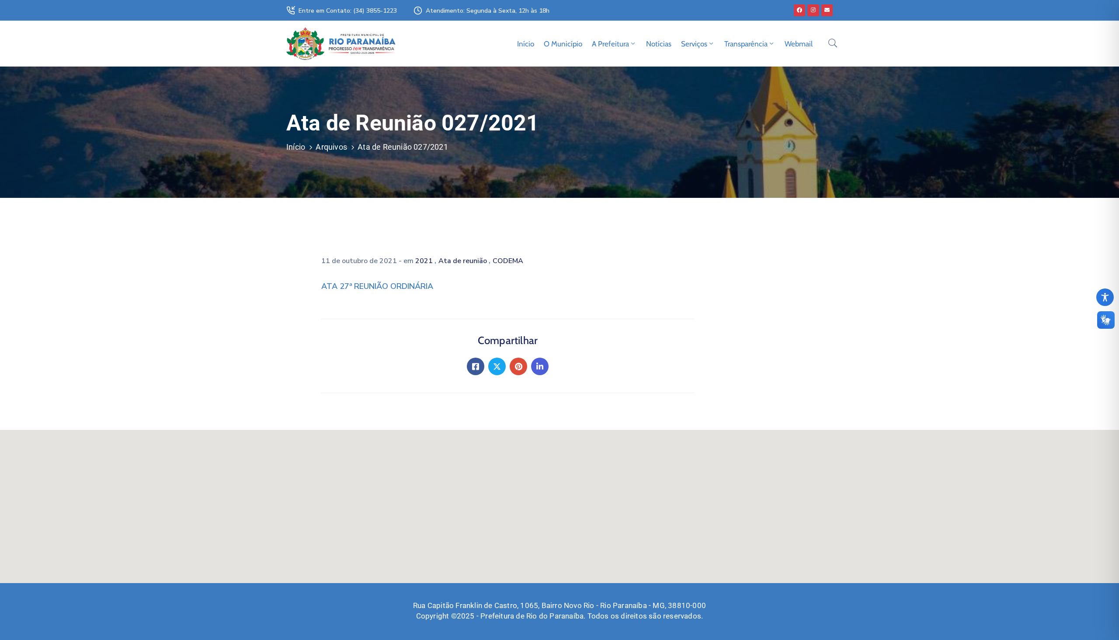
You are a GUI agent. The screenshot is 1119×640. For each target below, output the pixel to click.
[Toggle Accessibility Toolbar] (1105, 297)
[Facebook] (799, 10)
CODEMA (508, 261)
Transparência (746, 43)
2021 (424, 261)
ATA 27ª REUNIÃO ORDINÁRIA (377, 286)
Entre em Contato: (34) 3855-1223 (348, 11)
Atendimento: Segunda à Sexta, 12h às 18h (487, 11)
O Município (563, 43)
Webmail (799, 43)
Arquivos (331, 146)
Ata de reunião (463, 261)
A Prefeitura (610, 43)
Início (525, 43)
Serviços (694, 43)
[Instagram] (813, 10)
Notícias (658, 43)
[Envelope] (827, 10)
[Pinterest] (518, 366)
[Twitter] (497, 366)
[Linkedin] (540, 366)
